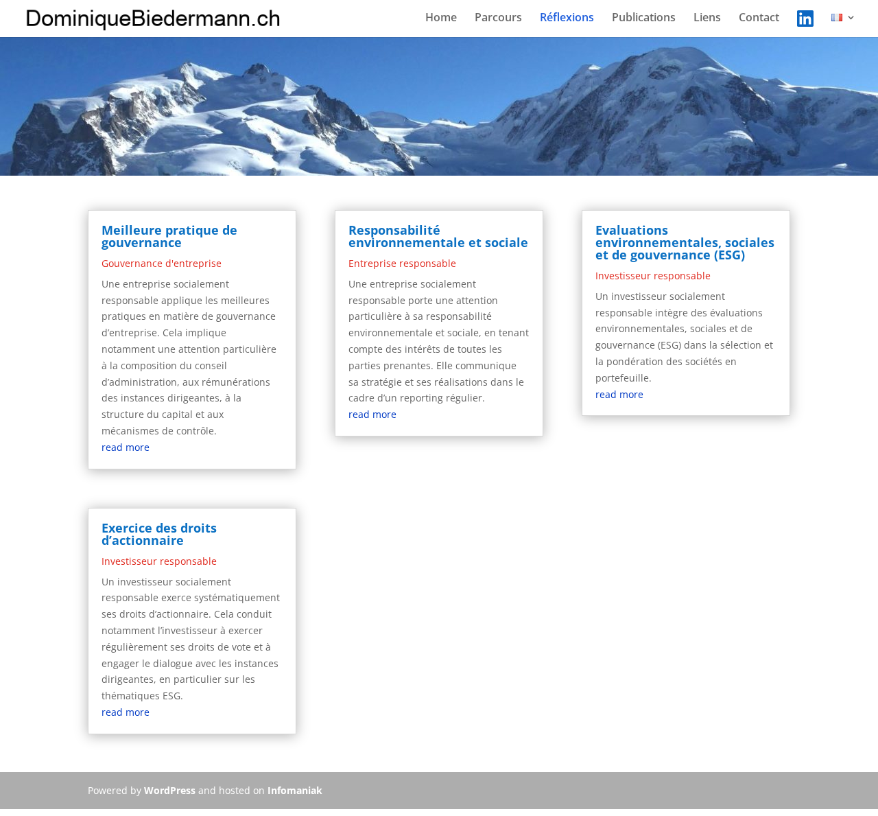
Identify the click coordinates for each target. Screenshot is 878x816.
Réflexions (567, 18)
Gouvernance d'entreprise (162, 263)
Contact (759, 18)
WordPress (169, 790)
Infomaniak (295, 790)
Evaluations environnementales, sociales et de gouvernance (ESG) (684, 242)
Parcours (498, 18)
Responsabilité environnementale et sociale (438, 236)
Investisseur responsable (159, 561)
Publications (644, 18)
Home (441, 18)
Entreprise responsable (402, 263)
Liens (707, 18)
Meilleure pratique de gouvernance (169, 236)
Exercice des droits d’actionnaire (159, 534)
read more (126, 447)
